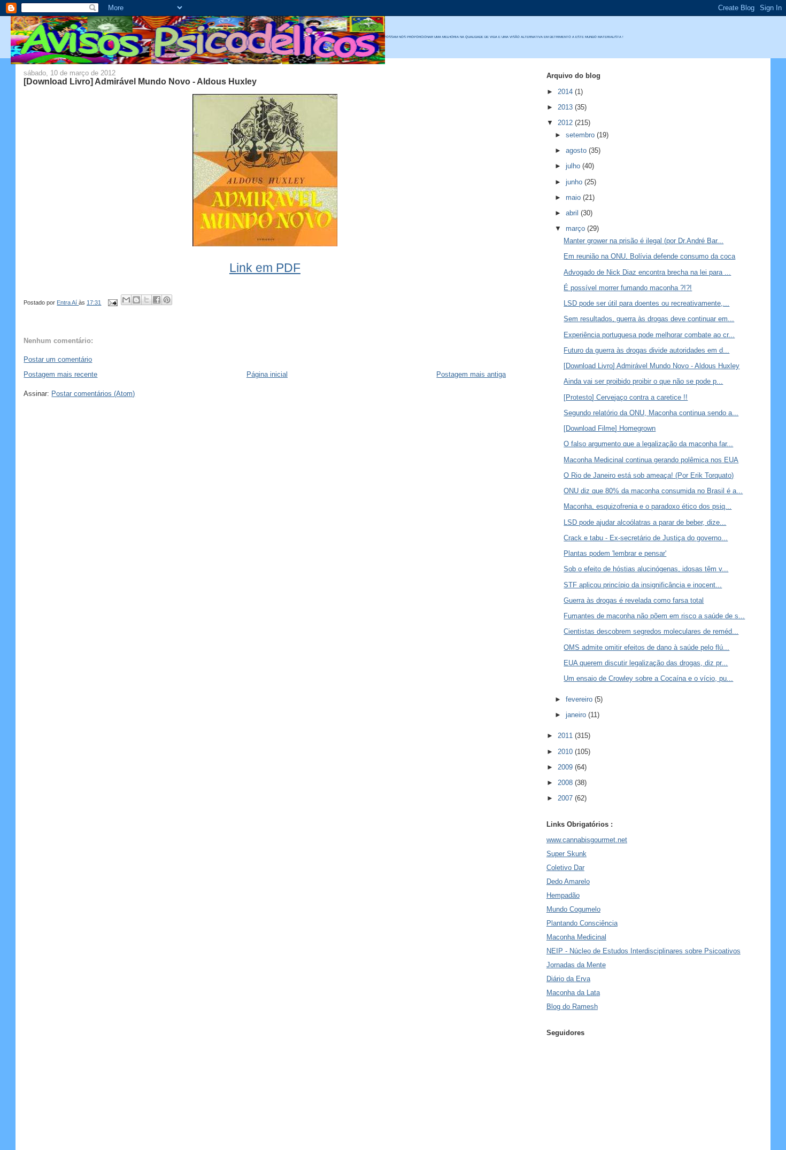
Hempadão (563, 895)
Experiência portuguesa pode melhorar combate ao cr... (649, 335)
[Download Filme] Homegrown (610, 428)
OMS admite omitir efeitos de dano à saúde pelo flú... (646, 647)
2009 (566, 767)
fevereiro (580, 699)
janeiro (577, 715)
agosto (577, 150)
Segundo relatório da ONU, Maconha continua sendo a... (651, 413)
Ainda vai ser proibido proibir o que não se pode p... (643, 381)
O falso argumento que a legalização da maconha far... (648, 444)
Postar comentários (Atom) (93, 394)
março (576, 228)
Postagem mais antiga (471, 374)
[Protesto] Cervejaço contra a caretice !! (626, 397)
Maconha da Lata (573, 993)
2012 (566, 123)
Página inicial (267, 374)
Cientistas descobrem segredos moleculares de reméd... (651, 631)
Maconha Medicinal (576, 937)
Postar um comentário (58, 359)
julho (574, 166)
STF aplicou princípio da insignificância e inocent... (643, 585)
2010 (566, 752)
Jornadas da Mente (576, 965)
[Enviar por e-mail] (126, 299)
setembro (581, 135)
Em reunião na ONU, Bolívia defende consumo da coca (649, 256)
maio (574, 197)
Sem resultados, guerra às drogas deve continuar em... (649, 319)
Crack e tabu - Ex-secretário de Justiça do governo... (646, 538)
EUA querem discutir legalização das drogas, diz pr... (646, 663)
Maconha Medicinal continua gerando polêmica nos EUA (651, 460)
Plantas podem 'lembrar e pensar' (615, 553)
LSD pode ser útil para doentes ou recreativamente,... (646, 303)
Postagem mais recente (60, 374)
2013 (566, 107)
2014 (566, 92)
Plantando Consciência (582, 923)
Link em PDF (264, 268)
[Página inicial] (198, 62)
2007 (566, 798)
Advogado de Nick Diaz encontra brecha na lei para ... (647, 272)
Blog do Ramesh (572, 1007)
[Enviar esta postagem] (112, 302)
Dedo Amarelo (568, 881)
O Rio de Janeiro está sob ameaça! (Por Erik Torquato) (649, 475)
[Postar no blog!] (136, 299)
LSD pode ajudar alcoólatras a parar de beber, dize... (645, 522)
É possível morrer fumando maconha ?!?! (628, 288)
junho (575, 182)
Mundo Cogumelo (573, 909)
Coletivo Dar (565, 868)
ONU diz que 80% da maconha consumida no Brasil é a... (653, 491)
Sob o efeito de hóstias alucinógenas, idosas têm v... (646, 569)
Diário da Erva (568, 979)
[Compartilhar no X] (146, 299)
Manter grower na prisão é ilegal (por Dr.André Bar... (643, 241)
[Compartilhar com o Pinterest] (166, 299)
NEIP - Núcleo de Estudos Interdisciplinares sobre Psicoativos (643, 951)
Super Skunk (566, 854)
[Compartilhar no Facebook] (156, 299)
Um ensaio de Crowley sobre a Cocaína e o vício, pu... (648, 678)
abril (573, 213)
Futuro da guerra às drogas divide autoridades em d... (646, 350)
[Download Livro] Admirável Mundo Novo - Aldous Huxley (651, 366)
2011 (566, 736)
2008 (566, 783)
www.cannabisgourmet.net (586, 840)
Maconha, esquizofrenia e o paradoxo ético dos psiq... (647, 506)
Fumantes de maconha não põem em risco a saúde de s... (654, 616)
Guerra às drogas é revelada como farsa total (634, 600)
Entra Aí (68, 302)
